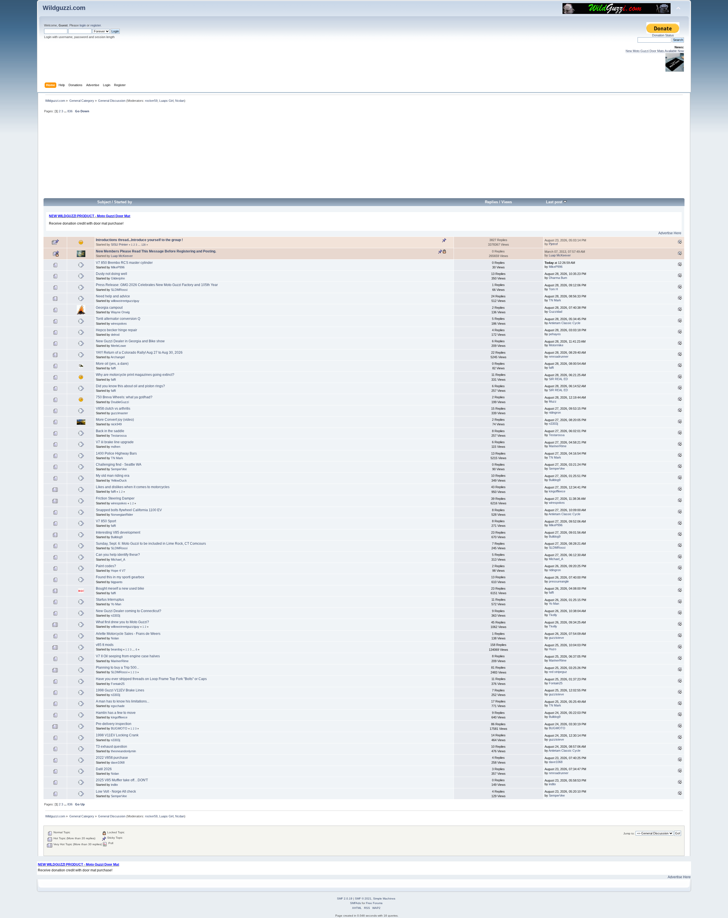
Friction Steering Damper (115, 498)
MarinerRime (557, 446)
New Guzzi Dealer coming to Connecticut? (128, 611)
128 (143, 244)
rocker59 (151, 100)
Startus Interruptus (110, 600)
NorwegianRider (122, 514)
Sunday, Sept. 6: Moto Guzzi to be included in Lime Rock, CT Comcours (151, 544)
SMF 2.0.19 (344, 898)
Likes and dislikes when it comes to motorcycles (132, 487)
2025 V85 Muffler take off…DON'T (122, 780)
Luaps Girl (166, 100)
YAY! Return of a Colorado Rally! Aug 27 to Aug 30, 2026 (139, 353)
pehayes (555, 334)
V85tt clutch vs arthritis (113, 409)
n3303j (553, 423)
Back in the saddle (110, 431)
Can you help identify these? (118, 555)
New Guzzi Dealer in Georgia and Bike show (130, 341)
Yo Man (116, 604)
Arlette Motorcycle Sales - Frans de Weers (128, 634)
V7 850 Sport (106, 521)
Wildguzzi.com (64, 7)
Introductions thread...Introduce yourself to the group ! (139, 240)
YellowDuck (119, 480)
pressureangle (559, 581)
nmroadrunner (558, 356)
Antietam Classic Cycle (564, 323)
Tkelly (553, 615)
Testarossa (119, 435)
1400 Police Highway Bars (116, 453)
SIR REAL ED (558, 379)
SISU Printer (119, 244)
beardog (116, 649)
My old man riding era (112, 476)
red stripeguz (558, 672)
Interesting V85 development (118, 532)
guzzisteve (556, 637)
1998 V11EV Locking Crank (117, 735)
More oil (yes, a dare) (112, 364)
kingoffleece (557, 491)
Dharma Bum (558, 277)
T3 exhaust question (111, 747)
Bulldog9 (555, 480)
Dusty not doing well (111, 274)
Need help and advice (113, 296)
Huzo (552, 649)
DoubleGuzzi (120, 402)
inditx (114, 784)
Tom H (553, 289)
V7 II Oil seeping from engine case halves (128, 656)
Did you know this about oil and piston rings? (130, 386)
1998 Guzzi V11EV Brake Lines (120, 690)
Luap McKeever (122, 256)
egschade (118, 706)
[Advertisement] (364, 158)
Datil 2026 (104, 769)
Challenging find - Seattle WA (118, 465)
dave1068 (118, 762)
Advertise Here (669, 233)
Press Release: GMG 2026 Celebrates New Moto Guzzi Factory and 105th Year (157, 285)
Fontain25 (118, 683)
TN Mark (555, 300)
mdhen (115, 446)
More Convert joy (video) (115, 420)
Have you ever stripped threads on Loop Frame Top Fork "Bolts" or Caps (151, 679)
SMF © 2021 (363, 898)
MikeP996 (118, 267)
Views (506, 202)
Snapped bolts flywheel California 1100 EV (129, 510)
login (83, 25)
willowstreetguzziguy (125, 300)
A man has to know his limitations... (122, 701)
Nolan (115, 638)
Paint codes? (106, 566)
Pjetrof (553, 244)
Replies (491, 202)
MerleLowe (118, 345)
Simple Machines (384, 898)
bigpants (117, 582)
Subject (104, 202)
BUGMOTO (119, 728)
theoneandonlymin (123, 751)
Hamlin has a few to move (116, 713)
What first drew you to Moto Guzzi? (122, 622)
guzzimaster (119, 413)
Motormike (556, 345)
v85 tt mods (104, 645)
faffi (113, 368)
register (95, 25)
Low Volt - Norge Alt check (116, 791)
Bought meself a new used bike (120, 588)
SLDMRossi (119, 289)
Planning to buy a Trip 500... (117, 668)
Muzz (553, 401)
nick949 (116, 424)
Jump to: (629, 833)
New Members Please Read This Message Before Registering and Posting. (156, 251)
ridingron (555, 412)
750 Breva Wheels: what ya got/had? (124, 397)
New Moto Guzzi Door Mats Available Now (655, 51)
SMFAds (355, 903)
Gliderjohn (118, 278)
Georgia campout (109, 308)
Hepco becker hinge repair (116, 330)
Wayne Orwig (120, 312)
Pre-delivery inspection (113, 724)
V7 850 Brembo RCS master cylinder (124, 263)
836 (70, 111)
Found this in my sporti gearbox (120, 577)
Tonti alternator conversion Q (118, 319)
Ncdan (179, 100)
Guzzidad (555, 311)
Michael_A (118, 559)
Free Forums (374, 903)
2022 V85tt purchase (112, 758)
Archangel (118, 357)
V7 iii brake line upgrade (115, 442)
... (65, 111)
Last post (554, 202)
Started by (123, 202)
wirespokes (119, 323)
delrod (115, 334)
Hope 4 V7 (118, 570)
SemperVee (119, 469)
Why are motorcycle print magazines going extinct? (135, 375)
